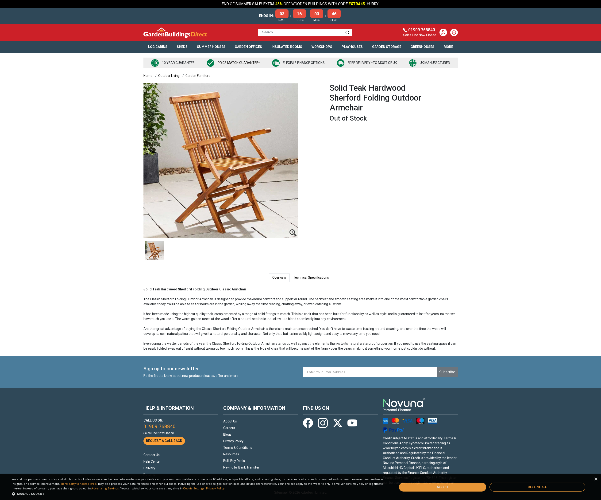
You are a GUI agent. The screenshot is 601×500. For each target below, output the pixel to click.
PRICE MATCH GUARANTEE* (239, 63)
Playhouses (352, 47)
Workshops (322, 47)
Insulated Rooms (286, 47)
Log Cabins (157, 47)
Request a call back (164, 441)
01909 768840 (421, 29)
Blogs (227, 434)
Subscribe (447, 372)
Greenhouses (422, 47)
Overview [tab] (279, 277)
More (448, 47)
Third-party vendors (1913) (79, 484)
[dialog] (300, 487)
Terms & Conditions (237, 447)
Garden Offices (248, 47)
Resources (231, 454)
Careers (229, 428)
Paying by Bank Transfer (241, 467)
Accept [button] (442, 487)
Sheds (182, 47)
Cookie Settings (193, 488)
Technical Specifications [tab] (311, 277)
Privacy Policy (233, 441)
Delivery (149, 468)
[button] (199, 493)
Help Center (152, 461)
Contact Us (151, 455)
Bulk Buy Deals (234, 461)
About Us (230, 421)
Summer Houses (211, 47)
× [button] (595, 479)
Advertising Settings (105, 488)
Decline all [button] (537, 487)
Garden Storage (386, 47)
